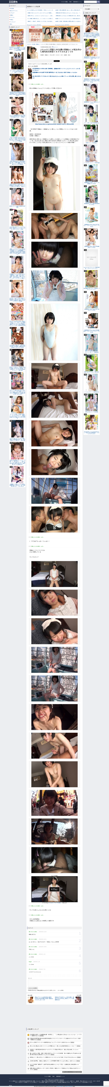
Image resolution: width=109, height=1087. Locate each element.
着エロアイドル (13, 10)
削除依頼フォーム (77, 1)
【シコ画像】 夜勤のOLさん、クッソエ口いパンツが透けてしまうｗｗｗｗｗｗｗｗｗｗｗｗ (40, 18)
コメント (30, 978)
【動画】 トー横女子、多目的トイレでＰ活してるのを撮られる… (40, 21)
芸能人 (11, 15)
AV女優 (12, 8)
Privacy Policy (60, 1086)
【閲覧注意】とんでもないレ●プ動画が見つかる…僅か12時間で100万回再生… (68, 15)
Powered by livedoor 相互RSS (34, 25)
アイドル (12, 17)
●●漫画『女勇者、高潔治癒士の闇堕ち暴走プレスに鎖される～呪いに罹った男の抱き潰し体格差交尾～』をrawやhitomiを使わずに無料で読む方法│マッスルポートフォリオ (68, 21)
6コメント (55, 47)
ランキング (12, 21)
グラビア (12, 13)
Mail (70, 1)
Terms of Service (68, 1086)
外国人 (11, 19)
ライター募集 (64, 1)
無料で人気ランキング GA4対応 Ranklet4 (71, 1071)
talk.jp (10, 1085)
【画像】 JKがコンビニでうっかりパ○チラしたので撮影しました (40, 12)
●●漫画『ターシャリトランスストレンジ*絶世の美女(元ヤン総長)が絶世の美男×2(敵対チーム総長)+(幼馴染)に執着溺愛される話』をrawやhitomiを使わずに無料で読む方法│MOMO (68, 18)
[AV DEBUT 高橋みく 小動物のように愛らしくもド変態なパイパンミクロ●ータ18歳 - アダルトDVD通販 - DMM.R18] (54, 901)
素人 (11, 24)
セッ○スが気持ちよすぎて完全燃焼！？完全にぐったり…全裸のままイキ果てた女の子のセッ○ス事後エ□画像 (40, 10)
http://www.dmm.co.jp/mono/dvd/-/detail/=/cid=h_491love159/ (54, 124)
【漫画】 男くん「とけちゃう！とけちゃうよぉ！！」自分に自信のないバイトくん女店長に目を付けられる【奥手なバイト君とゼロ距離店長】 (40, 15)
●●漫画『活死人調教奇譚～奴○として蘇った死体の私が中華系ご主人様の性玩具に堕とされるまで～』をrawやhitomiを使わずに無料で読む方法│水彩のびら (68, 10)
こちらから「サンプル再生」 (55, 902)
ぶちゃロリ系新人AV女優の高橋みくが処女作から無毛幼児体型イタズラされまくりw (61, 51)
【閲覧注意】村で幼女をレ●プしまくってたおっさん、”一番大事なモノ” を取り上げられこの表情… (68, 12)
